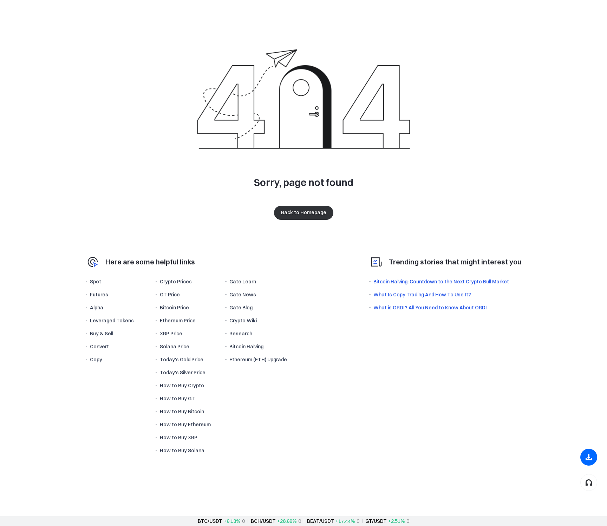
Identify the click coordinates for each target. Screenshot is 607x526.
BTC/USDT (210, 521)
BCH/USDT (263, 521)
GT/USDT (376, 521)
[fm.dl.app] (588, 457)
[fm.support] (588, 482)
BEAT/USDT (320, 521)
